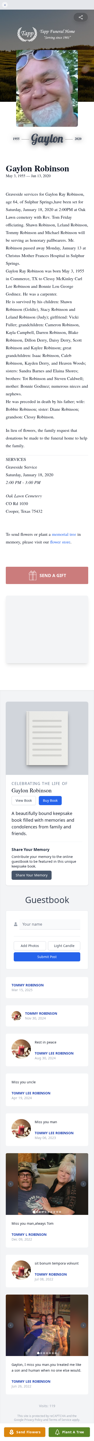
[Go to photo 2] (37, 1212)
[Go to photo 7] (51, 1212)
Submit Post (47, 956)
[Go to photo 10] (60, 1212)
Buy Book (50, 800)
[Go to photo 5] (46, 1212)
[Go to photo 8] (54, 1212)
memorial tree (64, 534)
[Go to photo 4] (43, 1212)
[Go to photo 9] (57, 1212)
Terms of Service (60, 1420)
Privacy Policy (33, 1420)
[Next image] (83, 1184)
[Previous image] (10, 1184)
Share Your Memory (31, 875)
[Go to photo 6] (48, 1212)
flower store (60, 542)
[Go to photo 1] (34, 1212)
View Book (24, 800)
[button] (47, 1184)
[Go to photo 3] (40, 1212)
